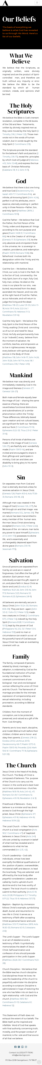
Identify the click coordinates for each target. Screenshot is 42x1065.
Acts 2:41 (31, 836)
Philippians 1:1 (19, 895)
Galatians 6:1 (26, 1002)
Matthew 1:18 (9, 357)
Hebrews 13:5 (8, 632)
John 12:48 (12, 163)
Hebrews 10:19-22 (10, 820)
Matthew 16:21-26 (10, 590)
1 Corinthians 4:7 (14, 833)
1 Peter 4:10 (23, 364)
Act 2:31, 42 (21, 850)
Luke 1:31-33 (24, 305)
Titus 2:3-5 (26, 430)
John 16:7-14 (18, 360)
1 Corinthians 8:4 (23, 194)
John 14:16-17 (22, 357)
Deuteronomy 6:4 (24, 191)
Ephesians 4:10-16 (10, 798)
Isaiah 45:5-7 (8, 194)
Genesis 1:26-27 (9, 391)
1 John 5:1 (12, 612)
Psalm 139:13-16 (9, 747)
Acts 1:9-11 (9, 308)
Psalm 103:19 (9, 253)
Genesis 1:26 (9, 493)
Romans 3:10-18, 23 (14, 497)
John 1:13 (11, 536)
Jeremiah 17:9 (9, 549)
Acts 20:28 (7, 895)
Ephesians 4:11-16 (10, 817)
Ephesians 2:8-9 (23, 596)
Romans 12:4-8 (9, 795)
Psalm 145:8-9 (15, 233)
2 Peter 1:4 (11, 619)
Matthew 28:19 (25, 211)
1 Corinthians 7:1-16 (17, 751)
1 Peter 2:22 (31, 526)
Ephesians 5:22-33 (11, 430)
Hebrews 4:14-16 (27, 817)
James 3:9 (28, 513)
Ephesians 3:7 (28, 814)
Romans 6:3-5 (17, 927)
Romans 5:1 (25, 593)
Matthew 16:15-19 (11, 791)
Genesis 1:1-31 (9, 240)
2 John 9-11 (23, 170)
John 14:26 (34, 357)
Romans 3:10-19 (23, 546)
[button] (37, 3)
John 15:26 (7, 360)
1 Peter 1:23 (22, 612)
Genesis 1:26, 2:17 (25, 506)
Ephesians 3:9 (23, 240)
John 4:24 (33, 197)
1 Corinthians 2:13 (22, 144)
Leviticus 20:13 (22, 741)
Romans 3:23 (19, 526)
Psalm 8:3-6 (21, 493)
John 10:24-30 (22, 605)
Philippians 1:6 (10, 629)
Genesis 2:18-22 (29, 737)
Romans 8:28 (15, 622)
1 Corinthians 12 (24, 795)
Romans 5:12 (17, 513)
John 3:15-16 (25, 590)
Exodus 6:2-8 (25, 586)
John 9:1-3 (7, 466)
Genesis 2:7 (28, 388)
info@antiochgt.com (21, 1055)
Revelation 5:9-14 (10, 315)
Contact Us (14, 1052)
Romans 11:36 (22, 253)
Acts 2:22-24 (21, 308)
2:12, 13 (21, 629)
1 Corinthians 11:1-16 (25, 427)
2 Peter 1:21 (20, 134)
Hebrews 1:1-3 (23, 312)
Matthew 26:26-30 (12, 960)
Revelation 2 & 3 (28, 798)
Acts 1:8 (28, 360)
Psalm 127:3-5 (28, 744)
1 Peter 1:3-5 (30, 629)
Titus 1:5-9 (14, 898)
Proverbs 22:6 (24, 747)
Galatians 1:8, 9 (10, 170)
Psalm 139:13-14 (16, 449)
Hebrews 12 (7, 1005)
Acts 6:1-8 (32, 892)
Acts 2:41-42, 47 (27, 791)
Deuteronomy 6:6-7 (11, 744)
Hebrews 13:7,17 (27, 898)
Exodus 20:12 (8, 741)
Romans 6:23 (8, 596)
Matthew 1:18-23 (10, 305)
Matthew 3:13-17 (10, 924)
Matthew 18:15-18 (18, 999)
